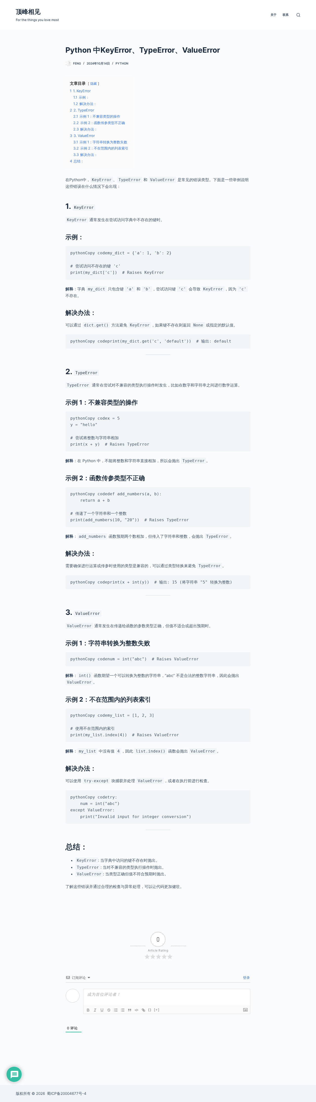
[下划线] (102, 1010)
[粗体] (88, 1010)
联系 (286, 15)
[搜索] (298, 15)
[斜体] (95, 1010)
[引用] (129, 1010)
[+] (156, 1010)
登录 (246, 977)
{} (150, 1010)
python (122, 63)
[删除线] (108, 1010)
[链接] (143, 1010)
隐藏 (93, 84)
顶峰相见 (28, 11)
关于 (273, 15)
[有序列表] (115, 1010)
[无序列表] (122, 1010)
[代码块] (136, 1010)
